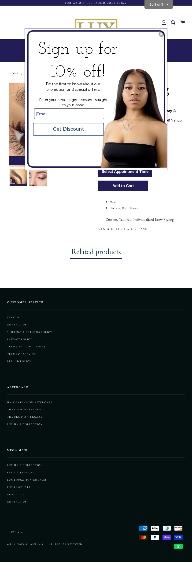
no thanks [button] (96, 147)
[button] (161, 34)
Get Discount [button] (68, 129)
